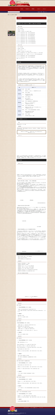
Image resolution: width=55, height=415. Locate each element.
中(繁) (41, 12)
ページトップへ (41, 407)
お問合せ (44, 8)
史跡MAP (39, 8)
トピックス (16, 8)
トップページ (10, 8)
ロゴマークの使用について (34, 407)
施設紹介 (33, 8)
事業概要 (22, 8)
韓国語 (46, 12)
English (39, 12)
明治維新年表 (27, 8)
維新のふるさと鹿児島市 (11, 14)
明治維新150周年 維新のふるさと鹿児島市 (19, 3)
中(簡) (43, 12)
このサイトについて (26, 407)
